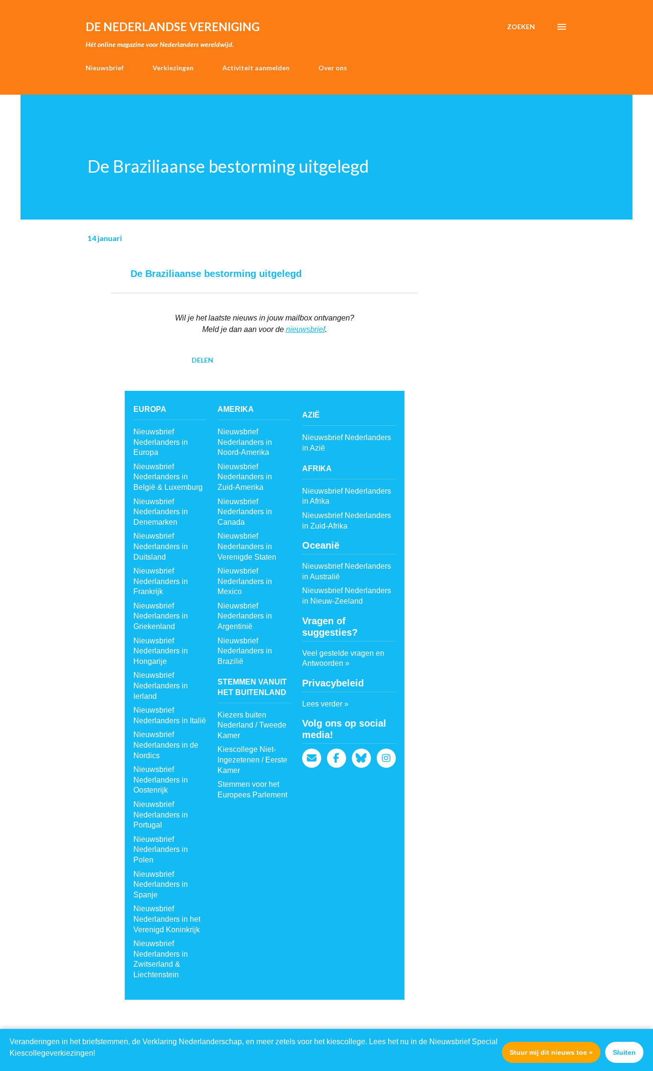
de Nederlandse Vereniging (173, 26)
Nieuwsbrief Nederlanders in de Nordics (165, 744)
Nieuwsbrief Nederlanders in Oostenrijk (160, 779)
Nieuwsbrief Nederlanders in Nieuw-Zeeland (346, 595)
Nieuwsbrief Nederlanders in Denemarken (160, 511)
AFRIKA (317, 468)
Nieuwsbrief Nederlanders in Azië (346, 442)
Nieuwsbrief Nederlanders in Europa (160, 442)
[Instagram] (386, 758)
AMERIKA (236, 409)
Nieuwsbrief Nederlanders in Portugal (160, 814)
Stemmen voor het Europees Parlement (252, 789)
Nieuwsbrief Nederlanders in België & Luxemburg (168, 477)
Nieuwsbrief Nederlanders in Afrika (346, 496)
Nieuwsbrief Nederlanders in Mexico (245, 581)
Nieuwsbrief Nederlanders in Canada (245, 511)
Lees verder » (325, 704)
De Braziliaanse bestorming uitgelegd (216, 273)
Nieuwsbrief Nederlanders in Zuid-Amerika (245, 477)
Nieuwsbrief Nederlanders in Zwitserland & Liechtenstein (160, 959)
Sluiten (624, 1052)
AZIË (311, 415)
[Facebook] (336, 758)
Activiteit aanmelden (256, 68)
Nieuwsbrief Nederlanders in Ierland (160, 685)
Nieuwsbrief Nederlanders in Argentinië (245, 616)
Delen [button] (202, 360)
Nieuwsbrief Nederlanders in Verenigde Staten (247, 546)
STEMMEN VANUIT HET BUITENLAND (252, 687)
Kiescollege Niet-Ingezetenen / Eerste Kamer (252, 759)
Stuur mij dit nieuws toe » (551, 1052)
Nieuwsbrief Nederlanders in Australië (346, 571)
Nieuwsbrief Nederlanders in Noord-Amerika (245, 442)
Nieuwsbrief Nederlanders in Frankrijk (160, 581)
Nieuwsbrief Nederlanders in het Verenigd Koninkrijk (166, 919)
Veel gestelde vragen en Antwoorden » (343, 658)
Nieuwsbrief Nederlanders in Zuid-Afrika (346, 520)
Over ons (332, 68)
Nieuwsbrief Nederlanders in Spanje (160, 884)
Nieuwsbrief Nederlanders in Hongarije (160, 651)
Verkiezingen (173, 68)
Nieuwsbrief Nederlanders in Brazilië (245, 651)
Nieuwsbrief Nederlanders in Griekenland (160, 616)
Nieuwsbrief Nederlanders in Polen (160, 849)
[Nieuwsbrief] (311, 758)
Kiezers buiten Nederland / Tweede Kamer (252, 725)
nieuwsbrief (305, 329)
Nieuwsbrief (105, 68)
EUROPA (149, 409)
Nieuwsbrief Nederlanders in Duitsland (160, 546)
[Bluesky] (361, 758)
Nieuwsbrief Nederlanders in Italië (169, 715)
